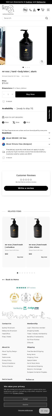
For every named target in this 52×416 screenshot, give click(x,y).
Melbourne (41, 2)
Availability (17, 108)
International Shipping (35, 366)
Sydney (29, 2)
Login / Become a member (36, 328)
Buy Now (30, 94)
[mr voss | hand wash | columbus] (14, 228)
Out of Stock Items (33, 363)
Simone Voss (6, 76)
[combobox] (26, 18)
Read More (6, 133)
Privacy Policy (6, 360)
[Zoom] (42, 61)
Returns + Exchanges (34, 369)
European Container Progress (37, 372)
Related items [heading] (14, 211)
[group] (14, 242)
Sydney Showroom (8, 328)
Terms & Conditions (8, 363)
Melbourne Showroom (9, 331)
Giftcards (30, 342)
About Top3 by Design (9, 351)
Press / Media (6, 337)
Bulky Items (31, 354)
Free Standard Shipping (35, 351)
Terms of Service (7, 366)
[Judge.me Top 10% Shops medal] (37, 297)
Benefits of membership (35, 337)
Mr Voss (16, 76)
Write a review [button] (26, 188)
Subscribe (49, 114)
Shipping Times (32, 357)
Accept (25, 399)
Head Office (6, 334)
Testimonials (6, 357)
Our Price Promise (33, 339)
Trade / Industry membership (37, 334)
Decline (25, 405)
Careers (4, 354)
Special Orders (32, 360)
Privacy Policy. (18, 393)
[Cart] (42, 9)
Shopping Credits (33, 331)
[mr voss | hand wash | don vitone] (38, 228)
